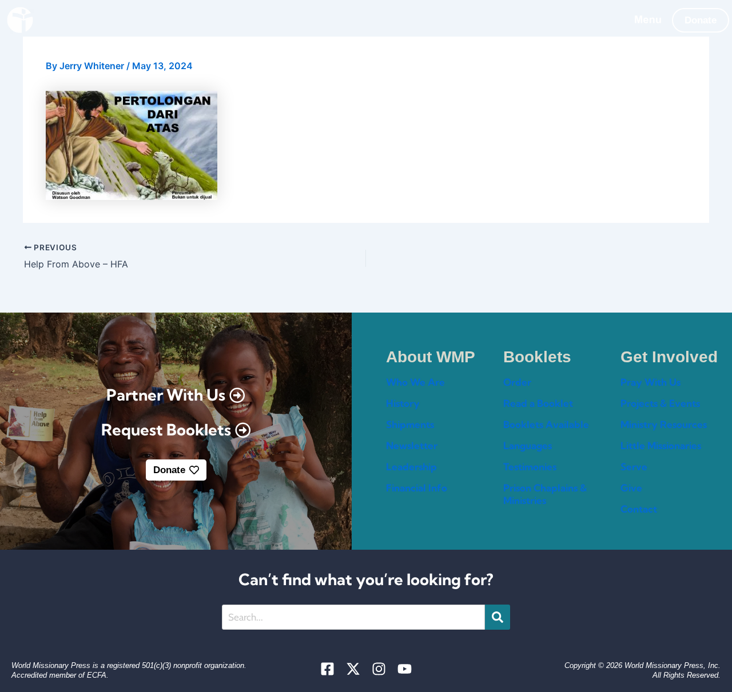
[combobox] (353, 617)
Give (631, 488)
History (403, 403)
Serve (633, 467)
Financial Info (416, 488)
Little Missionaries (660, 445)
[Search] (497, 617)
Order (517, 382)
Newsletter (411, 445)
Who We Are (415, 382)
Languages (527, 445)
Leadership (411, 467)
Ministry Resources (663, 424)
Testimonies (529, 467)
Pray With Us (650, 382)
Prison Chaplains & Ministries (545, 494)
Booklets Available (546, 424)
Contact (638, 509)
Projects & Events (660, 403)
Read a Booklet (538, 403)
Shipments (410, 424)
